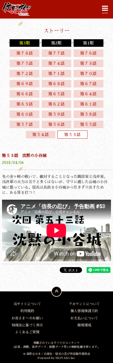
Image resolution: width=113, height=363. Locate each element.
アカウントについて (84, 304)
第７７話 (56, 53)
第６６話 (25, 94)
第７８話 (25, 53)
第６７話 (88, 84)
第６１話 (88, 104)
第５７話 (25, 124)
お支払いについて (84, 318)
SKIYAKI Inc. (65, 358)
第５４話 (40, 135)
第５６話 (56, 124)
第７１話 (56, 73)
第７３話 (88, 63)
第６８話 (56, 84)
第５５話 (88, 124)
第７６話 (88, 53)
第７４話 (56, 63)
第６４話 (88, 94)
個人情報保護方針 (84, 311)
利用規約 (27, 311)
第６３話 (25, 104)
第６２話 (56, 104)
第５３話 (72, 135)
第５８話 (88, 114)
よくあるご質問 (27, 332)
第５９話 (56, 114)
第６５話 (56, 94)
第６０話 (25, 114)
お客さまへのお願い (27, 318)
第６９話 (25, 84)
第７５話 (25, 63)
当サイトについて (27, 304)
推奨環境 (84, 325)
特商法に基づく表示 (27, 325)
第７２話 (25, 73)
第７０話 (88, 73)
